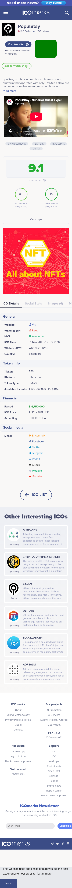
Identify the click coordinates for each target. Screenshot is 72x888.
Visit (34, 324)
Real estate (58, 144)
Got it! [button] (8, 883)
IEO (54, 756)
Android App (18, 751)
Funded (54, 780)
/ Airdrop (62, 719)
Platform (39, 144)
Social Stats (33, 303)
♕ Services (54, 715)
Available (38, 336)
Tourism (36, 149)
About (18, 710)
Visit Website (16, 44)
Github (36, 465)
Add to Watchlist (15, 66)
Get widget (36, 219)
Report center (54, 790)
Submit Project (48, 719)
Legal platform (18, 756)
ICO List (39, 494)
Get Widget (54, 724)
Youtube (37, 476)
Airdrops (54, 761)
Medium (37, 470)
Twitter (36, 447)
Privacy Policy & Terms (18, 719)
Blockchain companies (18, 761)
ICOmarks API (54, 737)
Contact (18, 729)
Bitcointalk (38, 435)
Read (35, 330)
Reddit (36, 459)
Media (18, 724)
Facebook (38, 441)
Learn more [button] (44, 873)
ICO (54, 751)
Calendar (54, 776)
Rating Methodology (18, 715)
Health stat (18, 773)
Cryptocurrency (17, 144)
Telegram (37, 453)
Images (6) (55, 303)
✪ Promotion (54, 710)
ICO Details (11, 303)
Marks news (54, 785)
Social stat (54, 771)
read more (10, 91)
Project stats (54, 766)
